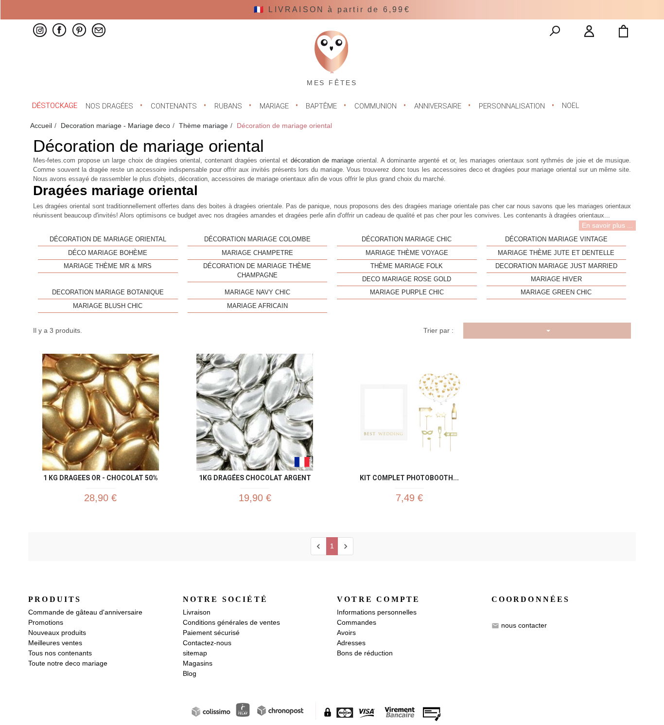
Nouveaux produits (57, 632)
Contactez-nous (207, 643)
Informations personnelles (377, 612)
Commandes (356, 622)
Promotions (45, 622)
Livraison (196, 612)
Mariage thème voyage (407, 253)
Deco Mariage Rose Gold (406, 279)
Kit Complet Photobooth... (409, 476)
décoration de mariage (322, 160)
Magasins (197, 663)
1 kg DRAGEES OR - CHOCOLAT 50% (100, 476)
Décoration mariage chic (407, 239)
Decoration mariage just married (556, 266)
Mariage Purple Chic (407, 292)
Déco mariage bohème (107, 253)
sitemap (195, 653)
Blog (189, 673)
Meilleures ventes (55, 643)
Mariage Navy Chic (257, 292)
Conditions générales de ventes (231, 622)
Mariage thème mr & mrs (108, 266)
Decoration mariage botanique (108, 292)
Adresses (351, 643)
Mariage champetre (257, 253)
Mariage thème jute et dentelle (556, 253)
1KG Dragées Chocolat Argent (255, 476)
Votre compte (378, 599)
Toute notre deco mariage (67, 663)
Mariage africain (257, 306)
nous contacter (524, 625)
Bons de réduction (365, 653)
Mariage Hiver (556, 279)
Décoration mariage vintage (556, 239)
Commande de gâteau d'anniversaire (85, 612)
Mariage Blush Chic (107, 306)
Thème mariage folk (406, 266)
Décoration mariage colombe (257, 239)
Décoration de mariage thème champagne (257, 271)
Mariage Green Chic (556, 292)
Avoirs (346, 632)
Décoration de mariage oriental (108, 239)
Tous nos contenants (60, 653)
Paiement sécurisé (211, 632)
